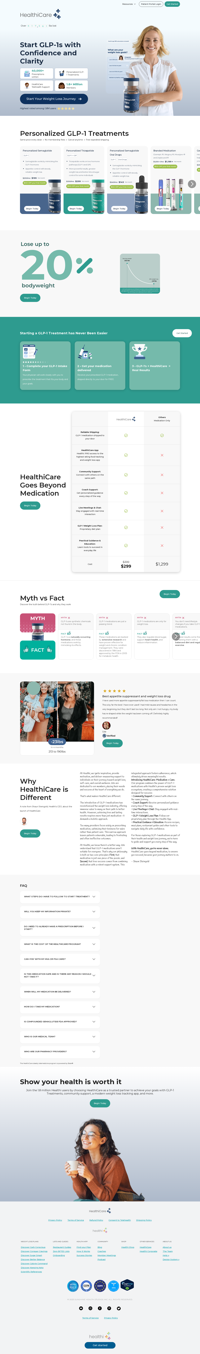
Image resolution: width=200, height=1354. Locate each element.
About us (167, 1247)
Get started (100, 1345)
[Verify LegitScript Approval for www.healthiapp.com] (127, 1285)
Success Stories (84, 1255)
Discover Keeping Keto (32, 1267)
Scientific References (31, 1272)
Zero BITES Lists (61, 1251)
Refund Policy (96, 1220)
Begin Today (32, 208)
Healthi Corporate (148, 1251)
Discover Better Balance (33, 1259)
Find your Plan (84, 1247)
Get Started (182, 333)
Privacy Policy (55, 1220)
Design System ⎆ (171, 1259)
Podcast (102, 1259)
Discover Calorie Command (34, 1263)
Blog (100, 1247)
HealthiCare (145, 1247)
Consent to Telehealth (120, 1220)
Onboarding (59, 1255)
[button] (129, 4)
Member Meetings (107, 1255)
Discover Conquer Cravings (34, 1251)
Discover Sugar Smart (31, 1255)
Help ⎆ (166, 1255)
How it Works (83, 1251)
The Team (168, 1251)
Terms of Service (75, 1220)
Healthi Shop (127, 1247)
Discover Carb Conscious (33, 1247)
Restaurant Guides (62, 1247)
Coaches (102, 1251)
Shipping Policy (144, 1220)
